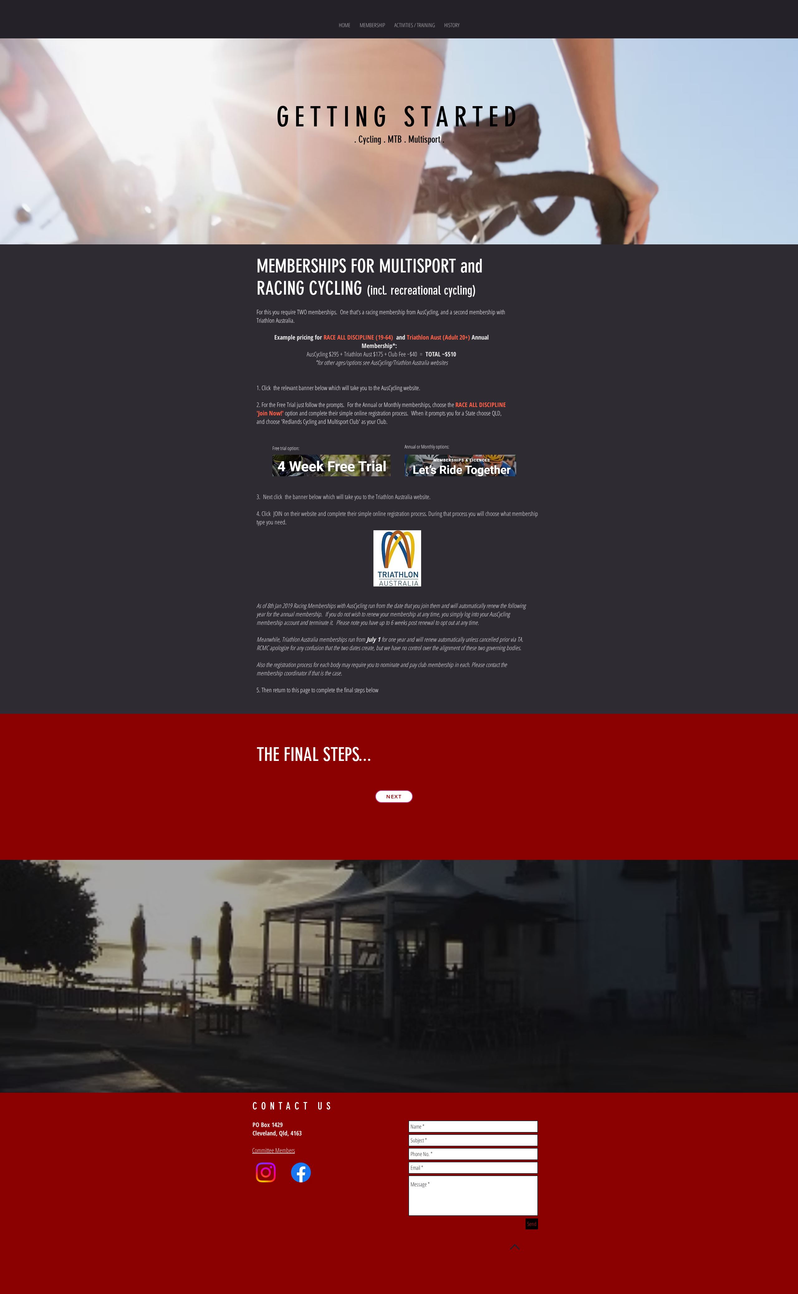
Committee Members (273, 1150)
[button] (415, 25)
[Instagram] (265, 1172)
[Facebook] (301, 1172)
